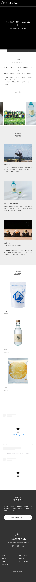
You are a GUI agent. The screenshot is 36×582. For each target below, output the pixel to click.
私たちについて (23, 555)
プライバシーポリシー (18, 571)
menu (34, 3)
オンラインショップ (24, 561)
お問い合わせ (5, 564)
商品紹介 (21, 558)
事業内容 (4, 558)
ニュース (4, 561)
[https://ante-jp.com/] (12, 546)
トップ (3, 555)
